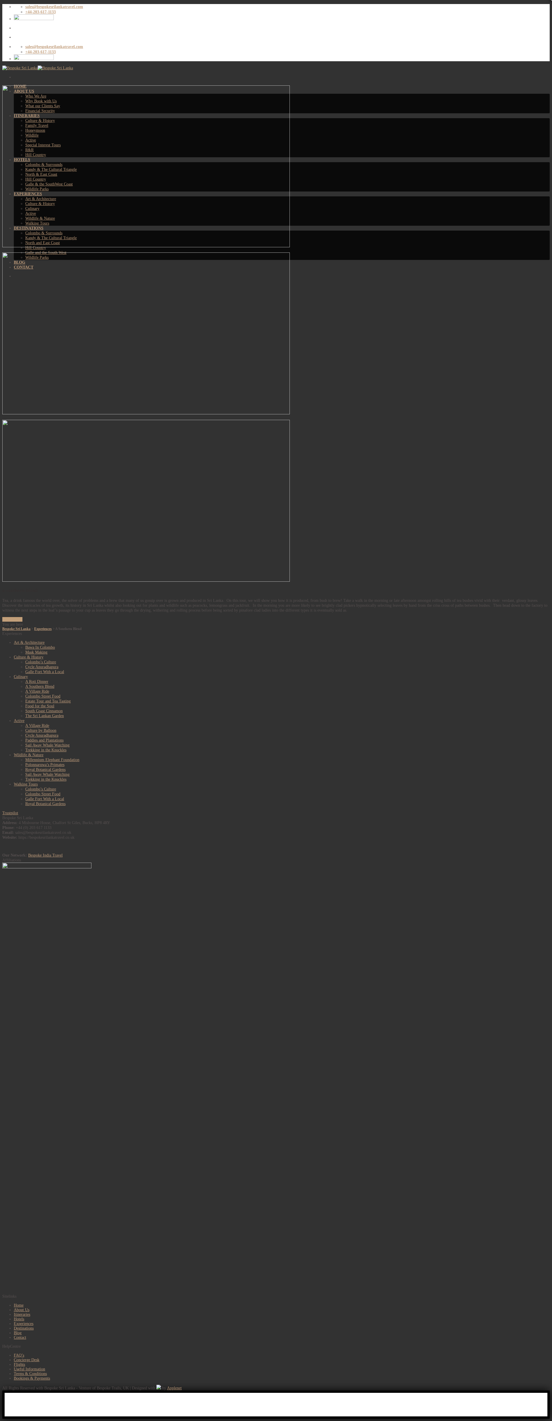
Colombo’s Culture (40, 662)
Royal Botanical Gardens (45, 769)
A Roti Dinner (36, 681)
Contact (20, 1337)
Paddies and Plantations (44, 740)
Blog (18, 1333)
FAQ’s (19, 1355)
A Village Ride (37, 691)
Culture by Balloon (40, 730)
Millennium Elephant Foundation (52, 759)
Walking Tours (26, 784)
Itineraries (22, 1314)
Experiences (23, 1324)
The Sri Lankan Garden (44, 715)
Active (19, 720)
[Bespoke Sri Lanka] (37, 68)
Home (19, 1305)
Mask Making (36, 652)
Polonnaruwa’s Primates (44, 764)
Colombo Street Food (42, 696)
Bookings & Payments (32, 1378)
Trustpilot (10, 813)
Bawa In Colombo (40, 647)
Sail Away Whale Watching (47, 745)
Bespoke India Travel (45, 855)
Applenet (174, 1388)
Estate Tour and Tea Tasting (48, 701)
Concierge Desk (26, 1360)
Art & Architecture (29, 642)
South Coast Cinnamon (44, 710)
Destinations (24, 1328)
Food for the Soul (39, 706)
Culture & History (28, 657)
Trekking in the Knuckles (45, 750)
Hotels (19, 1319)
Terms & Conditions (30, 1374)
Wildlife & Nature (28, 754)
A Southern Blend (39, 686)
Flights (19, 1364)
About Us (21, 1310)
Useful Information (29, 1369)
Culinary (21, 676)
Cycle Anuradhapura (41, 666)
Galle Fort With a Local (44, 671)
